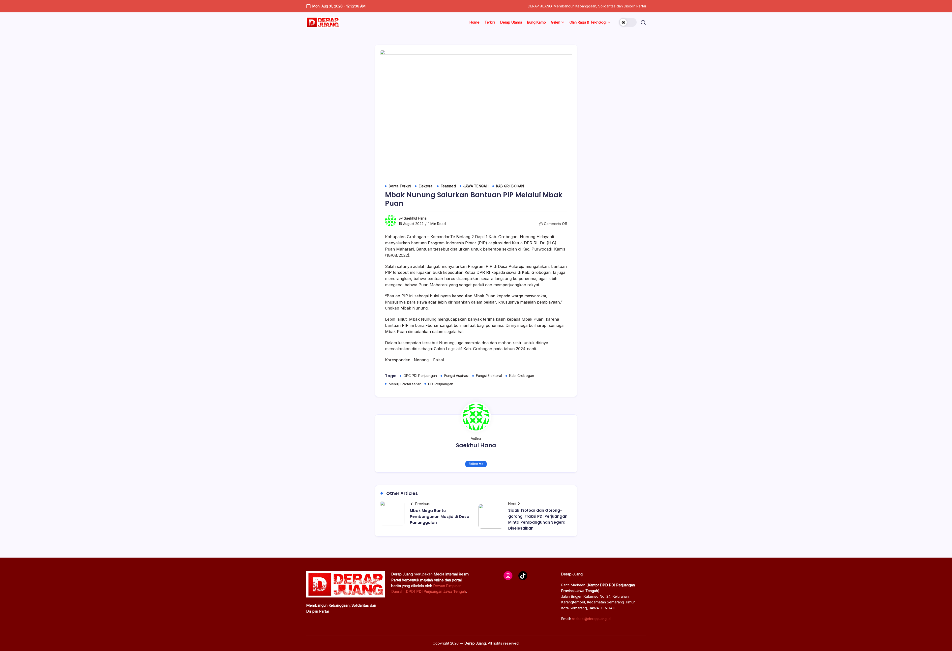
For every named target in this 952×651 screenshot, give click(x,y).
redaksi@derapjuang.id (591, 618)
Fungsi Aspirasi (456, 375)
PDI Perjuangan (440, 384)
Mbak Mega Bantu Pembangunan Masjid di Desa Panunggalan (439, 516)
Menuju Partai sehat (405, 384)
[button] (628, 22)
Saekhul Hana (415, 218)
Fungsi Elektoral (489, 375)
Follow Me (476, 464)
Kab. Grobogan (521, 375)
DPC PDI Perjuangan (420, 375)
